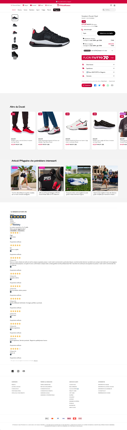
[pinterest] (104, 85)
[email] (112, 85)
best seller (123, 113)
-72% (83, 21)
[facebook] (95, 85)
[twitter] (99, 85)
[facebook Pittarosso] (12, 371)
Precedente (13, 230)
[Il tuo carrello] (114, 6)
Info (96, 26)
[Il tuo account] (111, 5)
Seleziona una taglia (106, 33)
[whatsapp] (108, 85)
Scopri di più (112, 81)
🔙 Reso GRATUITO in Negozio (63, 1)
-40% (122, 116)
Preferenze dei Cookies (104, 393)
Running (96, 167)
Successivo (21, 230)
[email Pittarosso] (23, 371)
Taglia (84, 33)
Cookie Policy (102, 390)
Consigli (69, 167)
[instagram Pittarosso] (18, 371)
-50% (13, 114)
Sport (105, 81)
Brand (103, 81)
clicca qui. (36, 360)
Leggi (112, 57)
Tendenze (14, 167)
